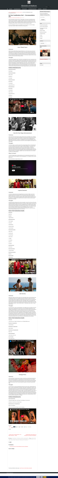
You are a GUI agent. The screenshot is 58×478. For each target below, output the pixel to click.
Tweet (10, 426)
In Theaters (22, 438)
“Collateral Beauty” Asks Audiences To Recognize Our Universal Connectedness (30, 435)
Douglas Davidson (12, 17)
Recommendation (13, 12)
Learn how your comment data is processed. (26, 468)
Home (9, 12)
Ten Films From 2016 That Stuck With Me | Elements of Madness (19, 446)
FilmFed (41, 36)
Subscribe (42, 19)
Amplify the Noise (42, 33)
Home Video (18, 438)
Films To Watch (19, 12)
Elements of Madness (29, 6)
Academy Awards (34, 438)
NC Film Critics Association (44, 26)
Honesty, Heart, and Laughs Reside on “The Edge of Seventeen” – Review (15, 435)
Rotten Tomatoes (42, 30)
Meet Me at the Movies (43, 32)
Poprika (41, 38)
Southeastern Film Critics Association (43, 28)
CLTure (41, 35)
